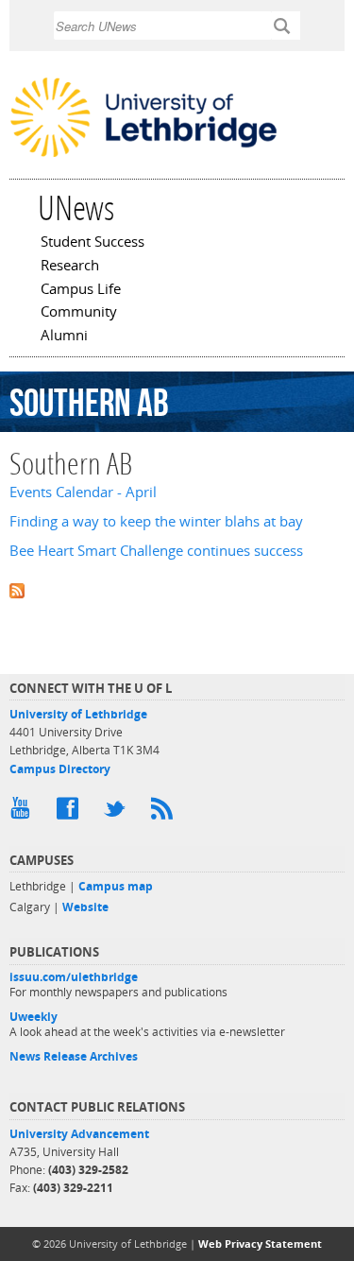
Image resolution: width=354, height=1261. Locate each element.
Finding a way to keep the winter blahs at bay (156, 521)
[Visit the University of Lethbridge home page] (143, 155)
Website (85, 907)
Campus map (115, 886)
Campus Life (81, 290)
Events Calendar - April (83, 492)
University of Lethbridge (78, 714)
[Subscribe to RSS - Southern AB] (177, 589)
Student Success (92, 242)
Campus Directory (59, 769)
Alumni (64, 336)
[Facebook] (71, 813)
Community (79, 312)
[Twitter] (118, 813)
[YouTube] (23, 813)
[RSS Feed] (165, 813)
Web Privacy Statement (260, 1243)
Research (70, 266)
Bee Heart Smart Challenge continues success (156, 551)
